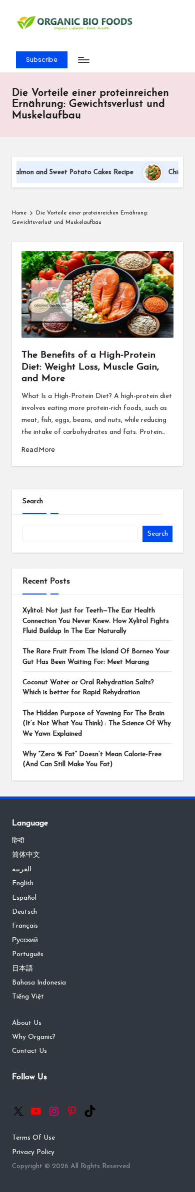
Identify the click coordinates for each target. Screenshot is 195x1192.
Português (28, 954)
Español (24, 898)
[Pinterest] (72, 1111)
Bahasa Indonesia (39, 983)
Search (32, 501)
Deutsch (24, 912)
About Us (27, 1023)
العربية (22, 869)
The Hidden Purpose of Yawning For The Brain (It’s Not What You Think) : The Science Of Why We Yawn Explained (96, 723)
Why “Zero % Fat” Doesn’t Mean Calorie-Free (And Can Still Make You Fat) (92, 759)
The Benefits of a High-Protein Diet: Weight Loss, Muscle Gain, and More (90, 367)
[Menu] (83, 60)
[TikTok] (90, 1111)
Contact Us (29, 1051)
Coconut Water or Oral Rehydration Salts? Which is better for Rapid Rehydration (88, 687)
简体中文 (26, 855)
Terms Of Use (33, 1138)
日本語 (22, 969)
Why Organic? (34, 1037)
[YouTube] (36, 1111)
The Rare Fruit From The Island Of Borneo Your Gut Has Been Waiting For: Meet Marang (96, 656)
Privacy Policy (33, 1152)
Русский (25, 940)
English (23, 883)
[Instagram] (54, 1111)
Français (25, 926)
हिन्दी (18, 841)
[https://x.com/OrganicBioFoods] (18, 1111)
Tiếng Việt (28, 996)
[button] (42, 59)
